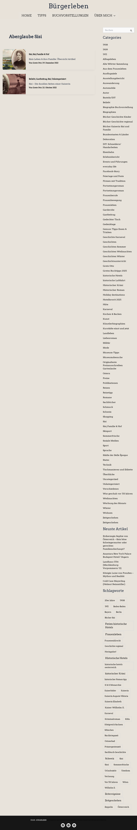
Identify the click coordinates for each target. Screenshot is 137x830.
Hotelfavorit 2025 (112, 299)
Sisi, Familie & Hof (41, 54)
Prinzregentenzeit (113, 747)
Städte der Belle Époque (115, 455)
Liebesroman (110, 338)
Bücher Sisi (110, 617)
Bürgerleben (69, 6)
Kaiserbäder (110, 691)
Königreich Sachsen (114, 725)
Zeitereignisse (113, 793)
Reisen (106, 388)
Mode (106, 347)
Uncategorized (110, 479)
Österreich (123, 807)
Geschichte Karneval (114, 237)
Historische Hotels (116, 658)
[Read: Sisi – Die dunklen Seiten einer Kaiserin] (14, 84)
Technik (107, 465)
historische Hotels (112, 275)
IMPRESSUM (51, 820)
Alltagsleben (109, 59)
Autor (106, 93)
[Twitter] (74, 825)
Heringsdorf (110, 652)
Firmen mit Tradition (114, 181)
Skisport (107, 431)
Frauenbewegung (112, 200)
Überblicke (109, 474)
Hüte (105, 304)
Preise (106, 378)
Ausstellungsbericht (113, 78)
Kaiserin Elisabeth (113, 701)
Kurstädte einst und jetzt (116, 328)
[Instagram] (68, 825)
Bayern (108, 612)
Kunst (106, 319)
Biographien (109, 112)
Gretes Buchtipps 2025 (115, 270)
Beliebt (32, 79)
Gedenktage (109, 224)
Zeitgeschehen (110, 517)
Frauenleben (110, 205)
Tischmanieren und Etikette (118, 469)
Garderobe (108, 210)
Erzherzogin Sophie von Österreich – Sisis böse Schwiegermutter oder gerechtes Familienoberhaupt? (115, 542)
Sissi (107, 764)
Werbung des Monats (114, 503)
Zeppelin (109, 807)
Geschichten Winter (114, 256)
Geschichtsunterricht (114, 261)
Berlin (119, 612)
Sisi (30, 54)
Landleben (108, 333)
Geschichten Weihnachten (117, 251)
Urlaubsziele (110, 770)
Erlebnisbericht (111, 157)
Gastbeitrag (41, 79)
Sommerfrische (111, 436)
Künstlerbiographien (114, 323)
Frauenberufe (110, 195)
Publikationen (110, 383)
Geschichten (109, 242)
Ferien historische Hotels (116, 625)
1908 (105, 44)
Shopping (108, 416)
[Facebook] (63, 825)
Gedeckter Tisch (111, 219)
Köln (127, 719)
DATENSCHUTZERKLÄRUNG (66, 820)
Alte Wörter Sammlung (115, 64)
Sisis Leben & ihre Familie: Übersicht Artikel (52, 59)
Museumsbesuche (113, 357)
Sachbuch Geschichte (115, 752)
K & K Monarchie (113, 685)
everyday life (109, 166)
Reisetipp (108, 392)
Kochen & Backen (112, 314)
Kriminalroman (112, 719)
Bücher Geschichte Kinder (117, 117)
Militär (106, 343)
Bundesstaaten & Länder (116, 134)
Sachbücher (109, 402)
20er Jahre (110, 600)
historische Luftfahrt (114, 280)
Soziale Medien (111, 440)
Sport (106, 445)
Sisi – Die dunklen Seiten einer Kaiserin (49, 84)
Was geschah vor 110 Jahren (118, 493)
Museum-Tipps (111, 352)
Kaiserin (125, 691)
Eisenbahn (108, 152)
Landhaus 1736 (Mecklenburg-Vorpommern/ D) (112, 565)
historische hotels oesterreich (113, 666)
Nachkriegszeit (111, 735)
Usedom (125, 770)
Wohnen (108, 513)
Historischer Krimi (113, 285)
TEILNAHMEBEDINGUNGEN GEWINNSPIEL (91, 820)
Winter (107, 508)
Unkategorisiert (59, 79)
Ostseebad (110, 741)
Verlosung (109, 776)
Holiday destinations (114, 295)
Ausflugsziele (110, 73)
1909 (105, 49)
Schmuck (108, 407)
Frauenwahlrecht (113, 641)
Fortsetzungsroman (113, 186)
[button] (113, 15)
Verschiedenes (111, 489)
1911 (105, 54)
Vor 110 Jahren (111, 782)
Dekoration (109, 139)
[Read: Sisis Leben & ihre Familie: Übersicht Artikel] (14, 59)
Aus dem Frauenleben (114, 68)
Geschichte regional (114, 646)
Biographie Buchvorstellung (118, 107)
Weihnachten (110, 498)
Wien (125, 782)
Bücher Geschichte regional (118, 121)
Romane (107, 397)
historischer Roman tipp (116, 679)
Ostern (106, 373)
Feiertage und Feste (113, 176)
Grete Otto (108, 266)
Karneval (108, 309)
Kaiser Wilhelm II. (114, 707)
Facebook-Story (111, 171)
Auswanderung (111, 83)
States (106, 460)
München (109, 730)
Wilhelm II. (110, 788)
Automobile (109, 88)
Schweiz (107, 412)
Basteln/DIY (109, 97)
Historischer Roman (114, 290)
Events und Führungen (115, 161)
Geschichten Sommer (114, 246)
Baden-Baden (119, 606)
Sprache (107, 450)
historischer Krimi (115, 673)
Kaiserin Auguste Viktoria (116, 696)
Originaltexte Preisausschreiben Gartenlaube (113, 365)
